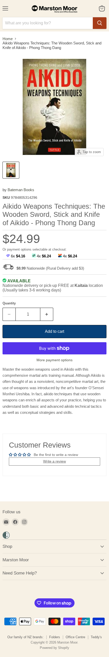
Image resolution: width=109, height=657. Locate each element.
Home (8, 39)
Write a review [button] (54, 461)
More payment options (54, 360)
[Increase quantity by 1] (46, 314)
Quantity (9, 303)
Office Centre (75, 637)
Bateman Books (21, 190)
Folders (54, 637)
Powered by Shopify (54, 648)
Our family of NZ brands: (25, 637)
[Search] (99, 23)
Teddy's (96, 637)
